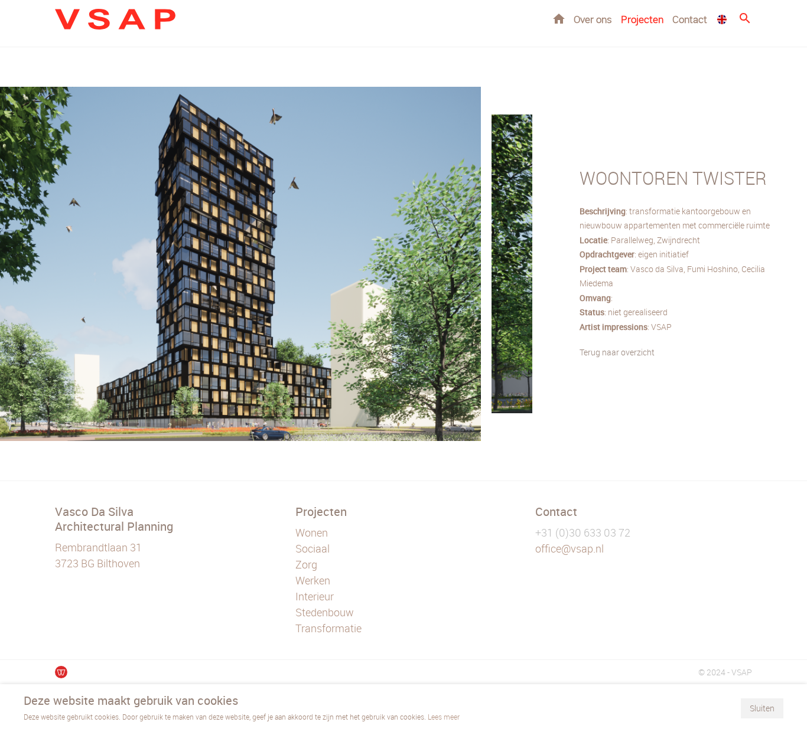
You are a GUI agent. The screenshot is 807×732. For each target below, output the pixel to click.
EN (722, 19)
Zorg (306, 564)
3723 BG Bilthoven (97, 563)
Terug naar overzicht (617, 352)
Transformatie (328, 628)
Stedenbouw (324, 612)
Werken (312, 580)
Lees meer (444, 716)
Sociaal (312, 548)
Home (559, 18)
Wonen (311, 532)
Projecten (642, 19)
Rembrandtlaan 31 (98, 547)
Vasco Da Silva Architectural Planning (114, 519)
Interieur (314, 596)
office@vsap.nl (569, 548)
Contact (689, 19)
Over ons (593, 19)
